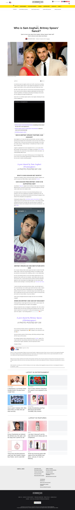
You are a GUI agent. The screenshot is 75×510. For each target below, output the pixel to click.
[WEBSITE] (18, 349)
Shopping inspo (46, 6)
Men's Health (41, 149)
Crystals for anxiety (49, 471)
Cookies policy (54, 497)
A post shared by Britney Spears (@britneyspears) (29, 318)
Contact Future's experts (28, 497)
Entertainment (23, 6)
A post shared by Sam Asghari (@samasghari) (29, 165)
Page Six (21, 185)
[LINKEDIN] (16, 349)
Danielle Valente (32, 38)
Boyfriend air (42, 480)
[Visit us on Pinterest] (66, 1)
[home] (13, 6)
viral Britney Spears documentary (32, 199)
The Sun (38, 179)
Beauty (16, 6)
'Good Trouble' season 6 (35, 9)
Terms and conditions (38, 497)
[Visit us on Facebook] (63, 1)
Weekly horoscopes (58, 9)
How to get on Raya (37, 473)
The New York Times (40, 281)
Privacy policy (47, 497)
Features (48, 38)
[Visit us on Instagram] (61, 1)
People (17, 205)
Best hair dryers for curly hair (51, 476)
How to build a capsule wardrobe (44, 485)
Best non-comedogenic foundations (50, 474)
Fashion (39, 6)
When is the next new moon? (45, 482)
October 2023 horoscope (47, 9)
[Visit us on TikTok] (67, 1)
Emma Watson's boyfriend (23, 9)
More (59, 6)
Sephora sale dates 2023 (38, 471)
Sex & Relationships (32, 6)
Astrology (54, 6)
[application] (29, 111)
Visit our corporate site (51, 506)
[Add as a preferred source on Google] (37, 503)
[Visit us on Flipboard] (69, 1)
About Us (20, 497)
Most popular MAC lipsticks (39, 475)
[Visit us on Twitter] (64, 1)
